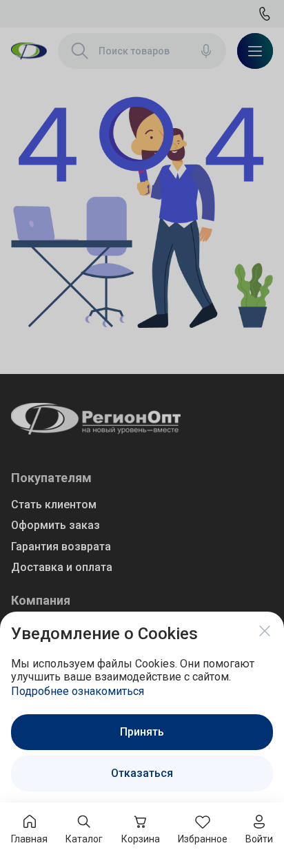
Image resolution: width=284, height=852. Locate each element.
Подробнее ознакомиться (77, 691)
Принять (142, 731)
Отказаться (142, 773)
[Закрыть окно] (264, 631)
